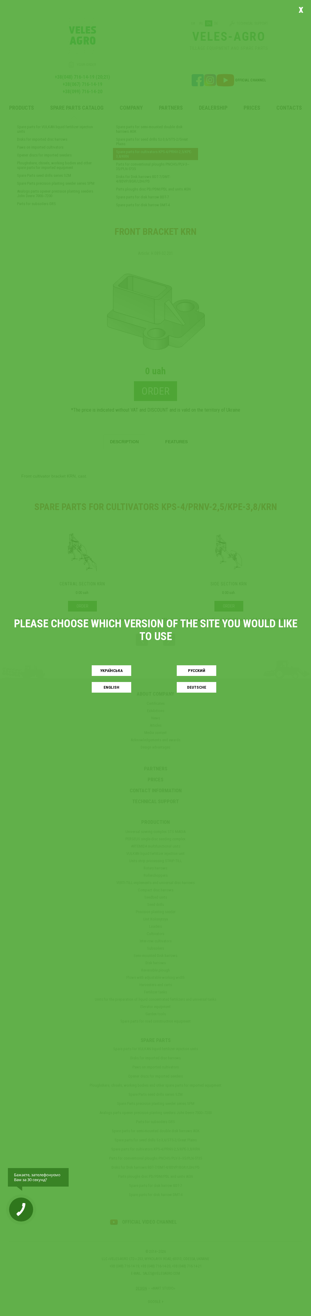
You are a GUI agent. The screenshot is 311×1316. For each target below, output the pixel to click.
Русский (196, 670)
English (111, 687)
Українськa (111, 670)
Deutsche (196, 687)
